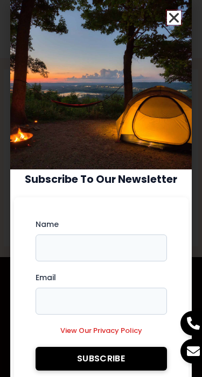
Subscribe (101, 358)
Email (46, 277)
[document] (101, 188)
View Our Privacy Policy (101, 330)
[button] (174, 18)
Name (47, 224)
